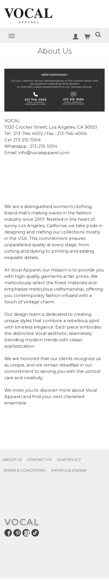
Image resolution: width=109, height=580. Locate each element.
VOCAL (22, 522)
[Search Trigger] (98, 35)
